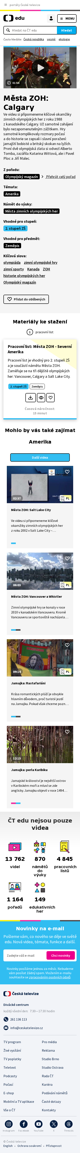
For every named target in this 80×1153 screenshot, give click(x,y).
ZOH (46, 269)
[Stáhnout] (30, 397)
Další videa (40, 457)
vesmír (51, 39)
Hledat (66, 30)
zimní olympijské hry (40, 262)
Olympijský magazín (21, 176)
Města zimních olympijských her (31, 211)
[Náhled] (41, 397)
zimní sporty (13, 269)
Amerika (12, 193)
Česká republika (33, 39)
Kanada (33, 269)
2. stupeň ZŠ (15, 228)
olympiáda (11, 262)
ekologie (64, 39)
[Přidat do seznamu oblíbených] (50, 397)
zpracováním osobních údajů (49, 977)
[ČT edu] (13, 20)
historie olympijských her (24, 275)
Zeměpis (12, 245)
